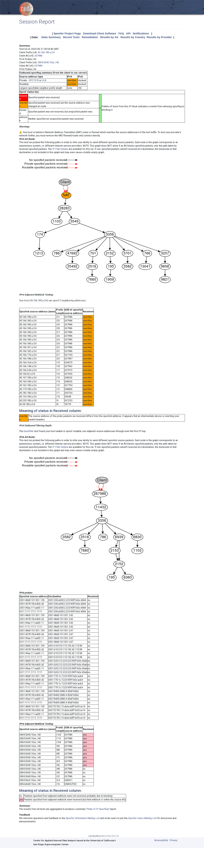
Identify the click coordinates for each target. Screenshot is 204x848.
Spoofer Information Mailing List (83, 818)
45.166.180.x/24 (46, 52)
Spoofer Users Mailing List (142, 818)
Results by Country (133, 37)
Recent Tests (71, 37)
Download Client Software (99, 33)
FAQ (121, 33)
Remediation (90, 37)
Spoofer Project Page (67, 33)
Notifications (141, 33)
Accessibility (161, 840)
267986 (38, 55)
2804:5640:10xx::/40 (48, 62)
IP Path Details (60, 149)
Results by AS (109, 37)
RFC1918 (34, 80)
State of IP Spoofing (97, 809)
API (128, 33)
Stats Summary (51, 37)
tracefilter (29, 431)
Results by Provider (159, 37)
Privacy (173, 840)
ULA (44, 80)
